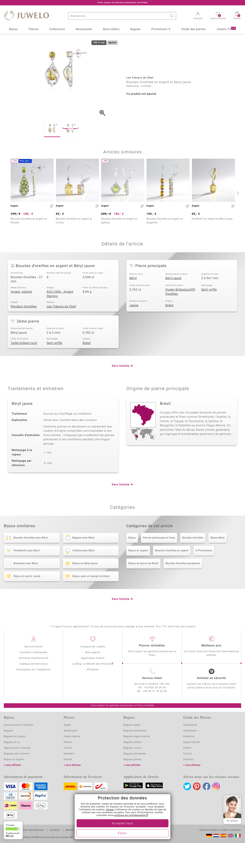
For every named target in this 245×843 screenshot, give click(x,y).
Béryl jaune (173, 278)
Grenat (68, 759)
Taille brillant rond (24, 343)
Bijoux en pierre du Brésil (143, 563)
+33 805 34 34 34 (155, 687)
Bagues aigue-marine (136, 736)
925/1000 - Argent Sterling (60, 293)
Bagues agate (131, 725)
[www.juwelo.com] (231, 835)
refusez (110, 809)
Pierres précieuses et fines (159, 538)
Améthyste (190, 731)
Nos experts (92, 652)
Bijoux (13, 29)
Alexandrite (190, 725)
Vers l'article (120, 366)
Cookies (55, 830)
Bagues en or (12, 742)
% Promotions (203, 550)
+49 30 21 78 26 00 (155, 691)
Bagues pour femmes (17, 748)
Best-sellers (111, 29)
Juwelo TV (225, 29)
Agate (67, 725)
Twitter (187, 786)
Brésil (169, 305)
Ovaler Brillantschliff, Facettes (180, 291)
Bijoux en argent (138, 550)
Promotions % (161, 29)
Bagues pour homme (17, 754)
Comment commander (33, 652)
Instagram (216, 786)
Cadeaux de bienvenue (34, 664)
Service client (152, 678)
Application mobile (93, 658)
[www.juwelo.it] (238, 835)
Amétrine (189, 736)
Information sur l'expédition (33, 669)
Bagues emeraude (134, 754)
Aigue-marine (72, 736)
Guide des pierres (193, 29)
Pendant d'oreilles (24, 306)
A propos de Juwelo (92, 647)
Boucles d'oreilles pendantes (183, 563)
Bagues (135, 29)
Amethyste (70, 731)
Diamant (69, 754)
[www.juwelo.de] (209, 835)
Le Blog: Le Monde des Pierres (91, 664)
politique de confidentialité (129, 815)
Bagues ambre (132, 742)
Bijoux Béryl (217, 538)
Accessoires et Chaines (18, 725)
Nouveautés (84, 29)
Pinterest (197, 786)
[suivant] (237, 193)
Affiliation (93, 669)
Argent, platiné (21, 291)
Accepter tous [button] (122, 823)
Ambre (68, 742)
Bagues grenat (132, 759)
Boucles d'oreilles (192, 538)
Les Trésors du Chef (61, 306)
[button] (197, 16)
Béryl (133, 278)
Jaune (133, 305)
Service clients (33, 647)
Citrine (68, 748)
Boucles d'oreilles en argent (171, 550)
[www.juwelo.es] (223, 835)
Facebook (206, 786)
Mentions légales (75, 830)
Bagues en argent (15, 736)
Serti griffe (209, 289)
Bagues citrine (132, 748)
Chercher (172, 16)
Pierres (34, 29)
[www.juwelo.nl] (216, 835)
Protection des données (29, 830)
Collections (57, 29)
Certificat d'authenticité (33, 658)
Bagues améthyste (135, 731)
